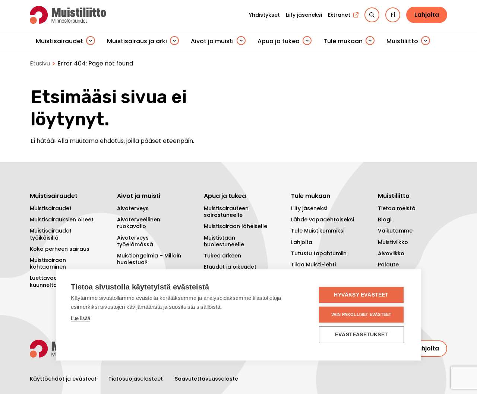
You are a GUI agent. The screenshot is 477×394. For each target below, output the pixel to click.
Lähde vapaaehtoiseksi (322, 219)
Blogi (384, 219)
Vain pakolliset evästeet (361, 314)
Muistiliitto (402, 41)
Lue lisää (80, 318)
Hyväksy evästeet (361, 295)
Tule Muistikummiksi (317, 230)
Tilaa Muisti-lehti (313, 264)
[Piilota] (90, 41)
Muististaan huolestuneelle (224, 241)
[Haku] (371, 14)
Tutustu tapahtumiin (319, 253)
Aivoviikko (391, 253)
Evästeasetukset (361, 334)
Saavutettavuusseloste (206, 378)
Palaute (388, 264)
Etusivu (40, 63)
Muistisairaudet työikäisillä (51, 234)
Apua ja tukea (279, 41)
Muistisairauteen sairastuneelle (226, 211)
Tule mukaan (343, 41)
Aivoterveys (133, 208)
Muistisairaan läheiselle (235, 226)
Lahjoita (426, 14)
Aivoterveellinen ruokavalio (138, 223)
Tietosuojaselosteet (135, 378)
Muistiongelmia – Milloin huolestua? (149, 259)
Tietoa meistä (397, 208)
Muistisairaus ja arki (137, 41)
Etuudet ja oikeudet (230, 266)
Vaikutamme (395, 230)
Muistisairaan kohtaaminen (48, 263)
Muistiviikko (393, 242)
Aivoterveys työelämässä (135, 241)
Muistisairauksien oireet (62, 219)
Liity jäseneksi (309, 208)
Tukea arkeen (222, 255)
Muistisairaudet (59, 41)
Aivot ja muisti (212, 41)
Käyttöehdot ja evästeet (63, 378)
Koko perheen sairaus (59, 249)
